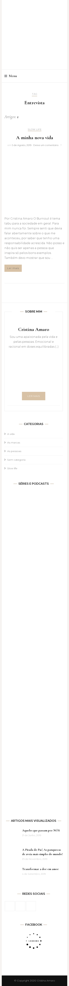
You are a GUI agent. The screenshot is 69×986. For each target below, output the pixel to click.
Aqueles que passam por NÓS (41, 830)
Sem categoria (16, 459)
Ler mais (13, 268)
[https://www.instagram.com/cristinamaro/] (20, 906)
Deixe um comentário (46, 145)
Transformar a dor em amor (40, 869)
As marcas (13, 442)
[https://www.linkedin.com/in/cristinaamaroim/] (31, 906)
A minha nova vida (34, 138)
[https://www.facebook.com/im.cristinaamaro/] (10, 906)
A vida (11, 434)
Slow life (34, 129)
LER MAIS (33, 396)
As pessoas (14, 451)
